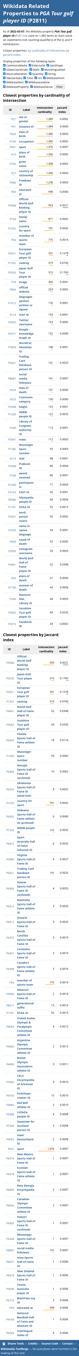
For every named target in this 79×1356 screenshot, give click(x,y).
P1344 (12, 485)
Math (36, 69)
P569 (13, 134)
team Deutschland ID (25, 1139)
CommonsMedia (16, 65)
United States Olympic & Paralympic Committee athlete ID (26, 1026)
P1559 (12, 530)
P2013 (12, 624)
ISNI (22, 458)
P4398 (10, 969)
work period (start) (23, 517)
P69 (13, 192)
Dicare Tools (16, 1343)
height (23, 407)
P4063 (10, 1026)
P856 (13, 289)
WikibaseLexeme (39, 82)
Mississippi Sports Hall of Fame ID (26, 1239)
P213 (13, 458)
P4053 (10, 1139)
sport (22, 147)
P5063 (10, 1333)
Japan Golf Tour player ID (24, 678)
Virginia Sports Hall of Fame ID (26, 859)
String (52, 74)
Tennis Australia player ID (23, 1289)
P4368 (10, 1239)
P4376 (10, 789)
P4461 (12, 564)
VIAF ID (24, 315)
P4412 (10, 922)
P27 (13, 173)
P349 (13, 599)
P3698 (10, 1289)
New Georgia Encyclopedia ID (25, 1190)
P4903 (10, 1190)
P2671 (12, 333)
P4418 (10, 1275)
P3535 (12, 272)
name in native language (25, 530)
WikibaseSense (43, 87)
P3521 (12, 253)
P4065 (10, 1046)
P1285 (12, 449)
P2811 (20, 35)
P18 (13, 282)
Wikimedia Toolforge (14, 1349)
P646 (13, 182)
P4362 (10, 816)
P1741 (12, 507)
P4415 (10, 843)
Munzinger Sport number (26, 449)
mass (22, 439)
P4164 (10, 1319)
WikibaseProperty (17, 87)
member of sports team (26, 240)
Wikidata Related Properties (26, 9)
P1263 (12, 414)
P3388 (10, 1114)
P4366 (10, 888)
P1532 (12, 228)
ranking (24, 263)
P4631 (10, 1262)
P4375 (10, 937)
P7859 (12, 347)
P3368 (12, 466)
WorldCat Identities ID (25, 347)
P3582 (12, 612)
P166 (13, 475)
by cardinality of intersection (46, 50)
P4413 (10, 906)
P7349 (10, 1126)
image (23, 282)
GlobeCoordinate (17, 69)
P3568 (12, 205)
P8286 (12, 499)
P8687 (12, 378)
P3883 (10, 1105)
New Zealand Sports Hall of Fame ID (26, 1275)
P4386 (10, 859)
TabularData (14, 78)
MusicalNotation (16, 74)
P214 (13, 315)
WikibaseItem (15, 82)
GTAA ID (24, 507)
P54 (13, 240)
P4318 (10, 1174)
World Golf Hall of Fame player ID (25, 711)
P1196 (12, 587)
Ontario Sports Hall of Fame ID (26, 922)
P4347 (10, 740)
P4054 (10, 1205)
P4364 (10, 771)
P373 (13, 399)
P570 (13, 390)
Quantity (37, 74)
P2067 (12, 439)
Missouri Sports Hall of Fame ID (26, 994)
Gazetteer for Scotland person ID (26, 1126)
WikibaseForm (55, 78)
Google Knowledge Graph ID (26, 334)
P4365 (10, 1223)
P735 (13, 164)
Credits (32, 1343)
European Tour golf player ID (25, 253)
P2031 (12, 516)
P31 (13, 126)
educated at (25, 1308)
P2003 (12, 551)
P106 (13, 141)
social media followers (25, 378)
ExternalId (38, 65)
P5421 (12, 363)
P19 (13, 154)
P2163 (12, 492)
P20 (13, 578)
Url (40, 78)
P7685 (10, 1082)
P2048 (12, 407)
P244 (13, 428)
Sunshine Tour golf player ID (25, 612)
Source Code (50, 1343)
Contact (67, 1343)
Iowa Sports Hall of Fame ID (25, 1262)
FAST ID (24, 492)
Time (30, 78)
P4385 (10, 994)
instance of (26, 126)
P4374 (10, 1158)
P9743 (10, 1095)
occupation (26, 141)
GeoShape (56, 65)
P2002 (12, 322)
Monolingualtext (54, 69)
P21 (13, 119)
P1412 (12, 303)
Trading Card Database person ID (25, 873)
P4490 (10, 1064)
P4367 (10, 953)
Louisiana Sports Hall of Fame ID (26, 953)
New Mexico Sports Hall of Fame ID (26, 1158)
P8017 (10, 1005)
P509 (13, 541)
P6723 (10, 1300)
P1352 (12, 263)
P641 (13, 147)
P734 (13, 219)
